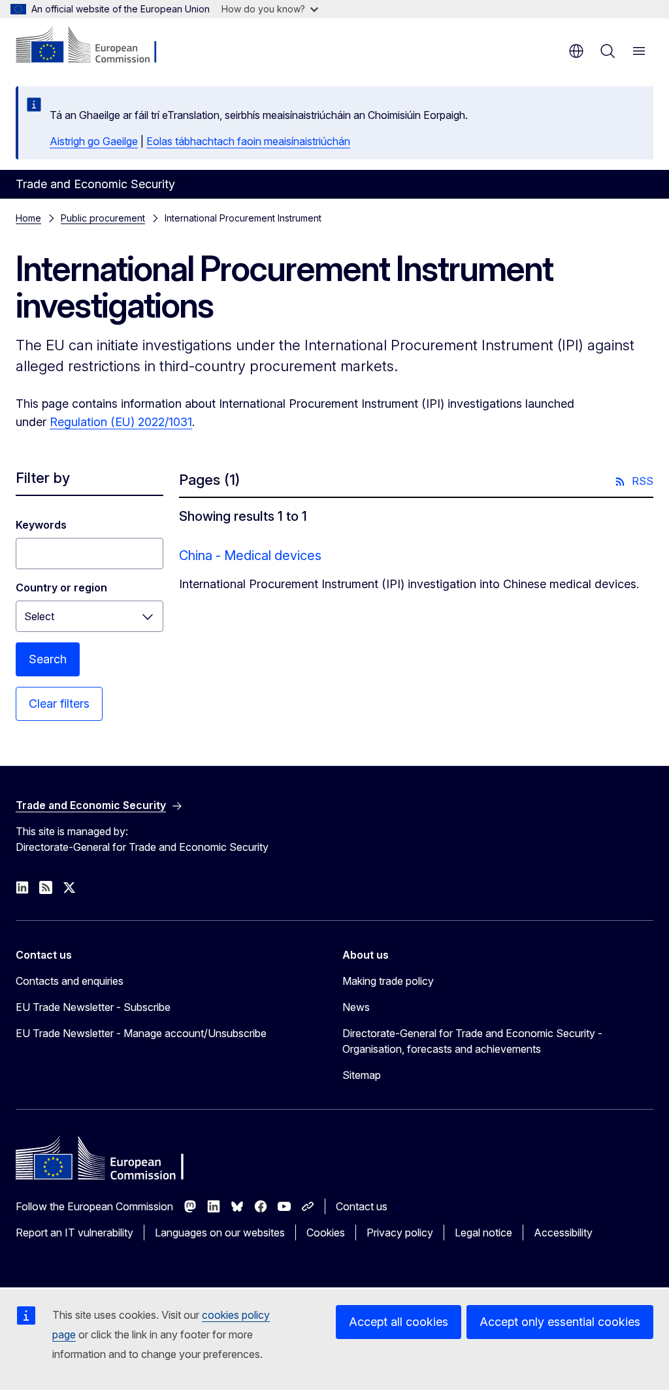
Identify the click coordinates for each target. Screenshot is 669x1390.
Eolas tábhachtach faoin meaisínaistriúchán (248, 141)
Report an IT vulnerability (74, 1232)
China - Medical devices (250, 555)
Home (28, 217)
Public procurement (103, 217)
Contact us (361, 1206)
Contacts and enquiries (69, 980)
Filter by (43, 477)
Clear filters (59, 703)
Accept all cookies (398, 1322)
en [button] (576, 51)
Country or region (61, 587)
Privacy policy (400, 1232)
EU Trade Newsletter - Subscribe (93, 1007)
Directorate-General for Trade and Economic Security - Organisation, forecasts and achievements (472, 1041)
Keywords (41, 524)
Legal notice (483, 1232)
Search (48, 659)
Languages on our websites (220, 1232)
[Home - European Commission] (95, 45)
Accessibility (563, 1232)
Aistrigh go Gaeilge (94, 141)
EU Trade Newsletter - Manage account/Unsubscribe (141, 1033)
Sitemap (361, 1075)
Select (39, 616)
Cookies (325, 1232)
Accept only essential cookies (560, 1322)
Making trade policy (388, 980)
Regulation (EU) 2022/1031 (121, 422)
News (356, 1007)
